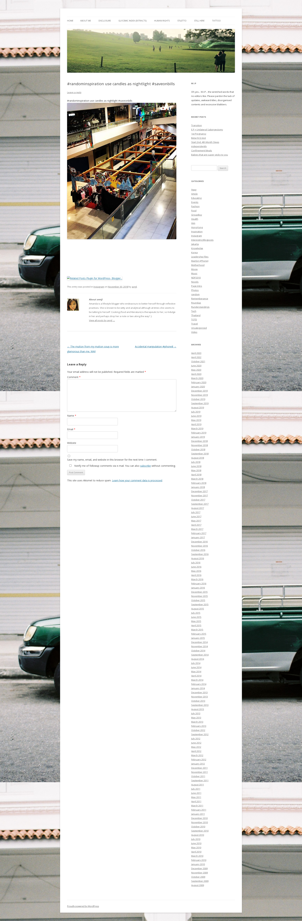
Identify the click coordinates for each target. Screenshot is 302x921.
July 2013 (195, 713)
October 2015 (198, 600)
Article (194, 193)
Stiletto (181, 20)
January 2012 (198, 763)
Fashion (195, 206)
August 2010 (197, 834)
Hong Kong (197, 227)
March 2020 (197, 378)
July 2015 (195, 612)
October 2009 (198, 876)
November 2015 (199, 596)
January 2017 (198, 537)
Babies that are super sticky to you (209, 154)
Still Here (199, 20)
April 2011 (196, 801)
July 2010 (195, 839)
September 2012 (199, 734)
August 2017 (197, 508)
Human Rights (162, 20)
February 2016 (198, 583)
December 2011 (199, 767)
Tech (193, 311)
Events (194, 202)
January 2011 (198, 814)
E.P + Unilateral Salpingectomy (207, 129)
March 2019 (197, 428)
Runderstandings (200, 307)
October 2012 (198, 730)
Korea (194, 252)
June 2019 (196, 415)
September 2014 (199, 654)
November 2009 (199, 872)
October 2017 (198, 499)
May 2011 (196, 797)
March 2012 (197, 755)
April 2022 (196, 357)
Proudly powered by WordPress (83, 906)
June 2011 (196, 793)
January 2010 (198, 864)
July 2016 (195, 562)
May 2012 (196, 746)
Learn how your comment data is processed (137, 480)
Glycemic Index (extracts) (132, 20)
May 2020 (196, 369)
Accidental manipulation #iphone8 (155, 346)
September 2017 (199, 503)
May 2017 (196, 520)
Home (70, 20)
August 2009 (197, 885)
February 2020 (198, 382)
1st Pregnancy (198, 133)
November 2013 (199, 696)
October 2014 (198, 650)
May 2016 (196, 571)
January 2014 (198, 688)
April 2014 (196, 675)
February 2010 (198, 860)
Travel (194, 323)
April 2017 (196, 524)
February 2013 (198, 726)
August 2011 (197, 784)
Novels (195, 281)
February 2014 (198, 684)
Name (71, 415)
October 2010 (198, 826)
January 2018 (198, 487)
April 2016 (196, 575)
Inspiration (197, 231)
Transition (196, 125)
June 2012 (196, 742)
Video (194, 332)
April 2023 (196, 353)
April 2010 (196, 851)
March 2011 (197, 805)
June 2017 (196, 516)
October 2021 (198, 361)
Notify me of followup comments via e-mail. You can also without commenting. (125, 465)
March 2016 (197, 579)
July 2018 (195, 462)
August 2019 (197, 407)
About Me (85, 20)
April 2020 (196, 374)
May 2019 (196, 420)
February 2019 (198, 432)
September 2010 (199, 830)
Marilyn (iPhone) (199, 260)
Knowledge (197, 248)
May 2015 (196, 621)
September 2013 (199, 705)
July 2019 (195, 411)
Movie (194, 269)
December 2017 (199, 491)
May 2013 (196, 717)
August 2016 (197, 558)
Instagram (99, 286)
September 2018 (199, 453)
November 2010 (199, 822)
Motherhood (197, 265)
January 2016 (198, 587)
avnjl (134, 286)
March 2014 (197, 679)
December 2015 (199, 591)
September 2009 (199, 881)
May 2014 (196, 671)
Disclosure (105, 20)
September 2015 (199, 604)
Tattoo (216, 20)
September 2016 (199, 554)
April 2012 (196, 751)
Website (71, 443)
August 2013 (197, 709)
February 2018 (198, 483)
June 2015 (196, 617)
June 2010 (196, 843)
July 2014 (195, 663)
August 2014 (197, 659)
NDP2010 (196, 277)
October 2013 (198, 700)
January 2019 (198, 436)
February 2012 (198, 759)
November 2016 (199, 545)
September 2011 (199, 780)
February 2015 (198, 633)
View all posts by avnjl (102, 320)
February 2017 (198, 533)
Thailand (195, 315)
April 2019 (196, 424)
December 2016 (199, 541)
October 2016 (198, 550)
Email (71, 429)
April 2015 (196, 625)
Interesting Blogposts (202, 239)
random (195, 294)
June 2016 (196, 566)
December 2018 (199, 441)
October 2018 (198, 449)
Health (194, 219)
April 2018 (196, 474)
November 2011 (199, 772)
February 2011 (198, 809)
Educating (196, 198)
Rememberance (199, 298)
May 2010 (196, 847)
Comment (74, 377)
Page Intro (196, 286)
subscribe (145, 465)
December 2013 (199, 692)
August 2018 (197, 457)
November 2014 (199, 646)
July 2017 (195, 512)
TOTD (194, 319)
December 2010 (199, 818)
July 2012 (195, 738)
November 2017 (199, 495)
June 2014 (196, 667)
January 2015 (198, 638)
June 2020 (196, 365)
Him (193, 223)
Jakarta (195, 244)
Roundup (196, 302)
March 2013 (197, 721)
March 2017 (197, 529)
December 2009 (199, 868)
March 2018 (197, 478)
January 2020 (198, 386)
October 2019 (198, 399)
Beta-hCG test (198, 138)
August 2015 (197, 608)
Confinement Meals (201, 150)
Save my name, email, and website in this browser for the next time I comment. (112, 459)
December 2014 (199, 642)
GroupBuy (196, 214)
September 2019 (199, 403)
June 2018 (196, 466)
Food (193, 210)
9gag (193, 189)
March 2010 (197, 855)
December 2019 (199, 390)
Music (194, 273)
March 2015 (197, 629)
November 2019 (199, 395)
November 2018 (199, 445)
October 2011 (198, 776)
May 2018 (196, 470)
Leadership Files (199, 256)
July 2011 (195, 788)
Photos (195, 290)
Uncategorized (199, 327)
